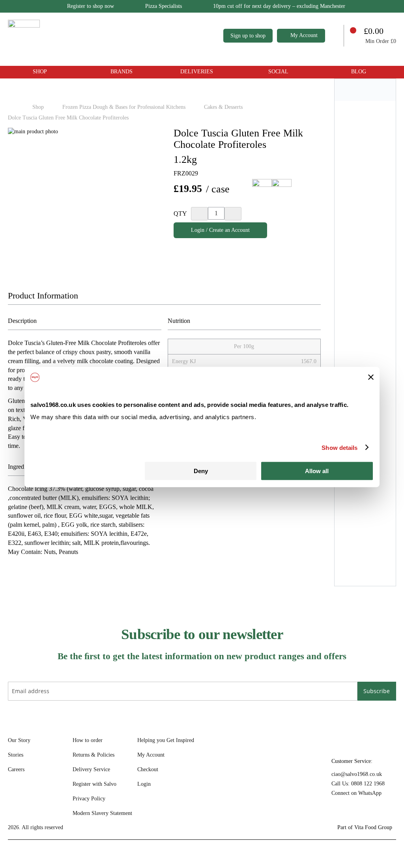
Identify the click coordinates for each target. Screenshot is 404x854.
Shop (38, 107)
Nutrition (179, 320)
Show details (339, 447)
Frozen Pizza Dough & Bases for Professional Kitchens (124, 107)
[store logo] (101, 36)
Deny (201, 471)
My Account (304, 35)
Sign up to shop (248, 36)
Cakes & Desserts (224, 107)
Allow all (317, 471)
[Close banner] (371, 377)
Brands (121, 72)
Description (22, 320)
